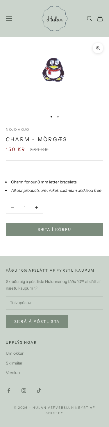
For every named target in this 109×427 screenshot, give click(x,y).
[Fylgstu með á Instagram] (24, 390)
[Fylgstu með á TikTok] (39, 390)
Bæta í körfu (54, 229)
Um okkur (15, 353)
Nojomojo (17, 129)
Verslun (13, 372)
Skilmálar (14, 363)
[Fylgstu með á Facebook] (9, 390)
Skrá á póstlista (37, 321)
